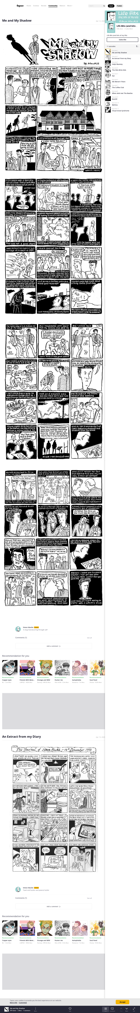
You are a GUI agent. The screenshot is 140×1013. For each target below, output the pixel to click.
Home (29, 6)
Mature (62, 6)
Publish (119, 6)
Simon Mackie (28, 627)
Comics (36, 6)
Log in (111, 6)
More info (13, 1003)
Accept (122, 1002)
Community (52, 6)
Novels (43, 6)
